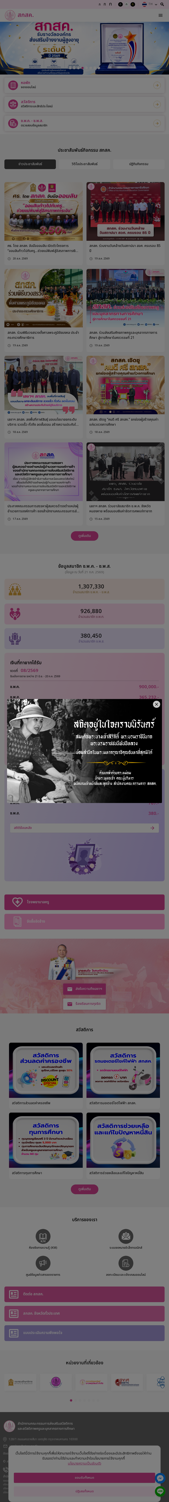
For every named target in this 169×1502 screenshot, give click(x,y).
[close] (156, 704)
